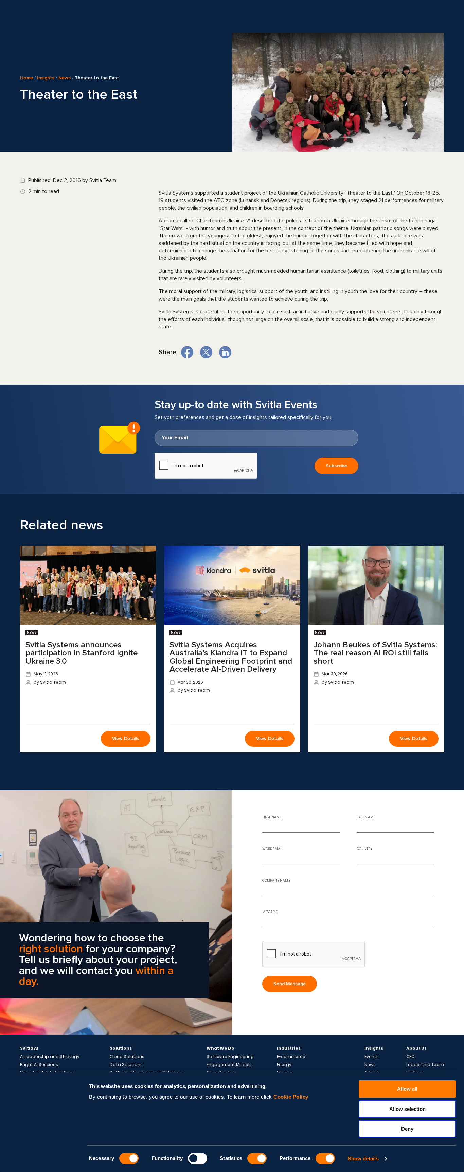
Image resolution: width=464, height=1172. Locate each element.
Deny (407, 1129)
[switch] (197, 1158)
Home (26, 78)
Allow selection (407, 1109)
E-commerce (291, 1056)
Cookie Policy (290, 1097)
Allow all (407, 1089)
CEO (410, 1056)
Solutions (121, 1048)
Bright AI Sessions (39, 1064)
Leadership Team (425, 1064)
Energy (284, 1064)
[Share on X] (206, 352)
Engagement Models (229, 1064)
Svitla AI (29, 1048)
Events (371, 1056)
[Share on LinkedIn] (225, 352)
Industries (289, 1048)
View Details (125, 738)
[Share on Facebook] (187, 352)
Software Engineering (230, 1056)
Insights (45, 78)
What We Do (220, 1048)
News (64, 78)
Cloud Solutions (127, 1056)
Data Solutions (126, 1064)
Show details (362, 1158)
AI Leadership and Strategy (49, 1056)
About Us (416, 1048)
